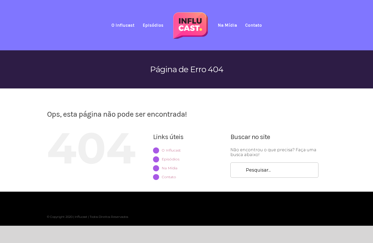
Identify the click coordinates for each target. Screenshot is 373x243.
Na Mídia (169, 168)
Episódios (170, 159)
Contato (169, 177)
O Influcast (171, 150)
